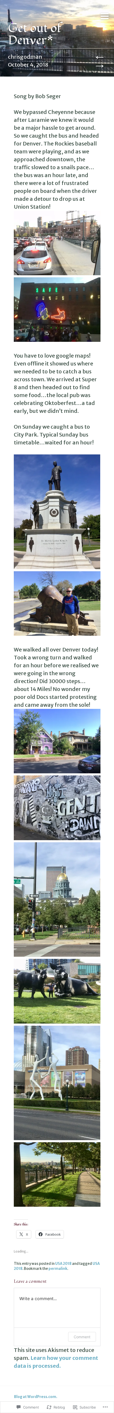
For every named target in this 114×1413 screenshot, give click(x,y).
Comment (82, 1337)
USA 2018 (63, 1263)
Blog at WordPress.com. (35, 1397)
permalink (58, 1268)
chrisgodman (25, 56)
